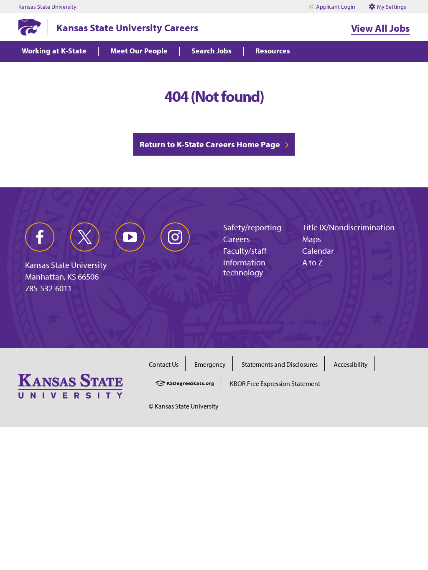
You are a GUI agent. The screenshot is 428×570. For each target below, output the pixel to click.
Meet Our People (139, 51)
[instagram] (175, 237)
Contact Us (163, 364)
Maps (311, 239)
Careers (236, 239)
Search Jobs (211, 51)
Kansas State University (47, 6)
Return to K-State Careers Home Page (210, 144)
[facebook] (39, 237)
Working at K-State (54, 51)
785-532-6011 (48, 288)
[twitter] (84, 237)
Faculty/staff (245, 250)
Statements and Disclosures (280, 364)
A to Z (312, 262)
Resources (272, 51)
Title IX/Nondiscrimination (348, 227)
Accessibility (351, 364)
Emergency (210, 364)
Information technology (244, 267)
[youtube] (130, 237)
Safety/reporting (252, 227)
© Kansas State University (184, 406)
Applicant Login (335, 6)
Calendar (318, 250)
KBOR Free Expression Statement (275, 383)
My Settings (391, 6)
